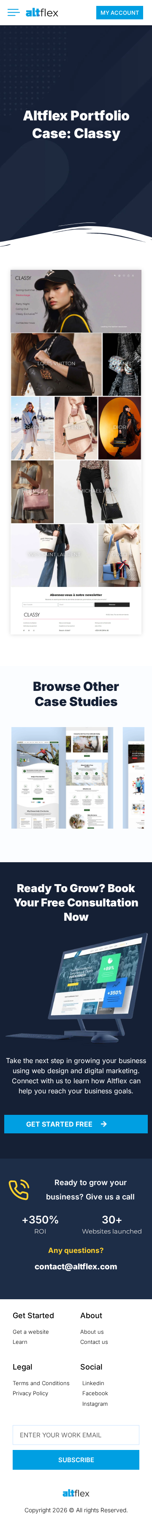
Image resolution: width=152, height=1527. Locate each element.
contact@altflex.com (76, 1266)
